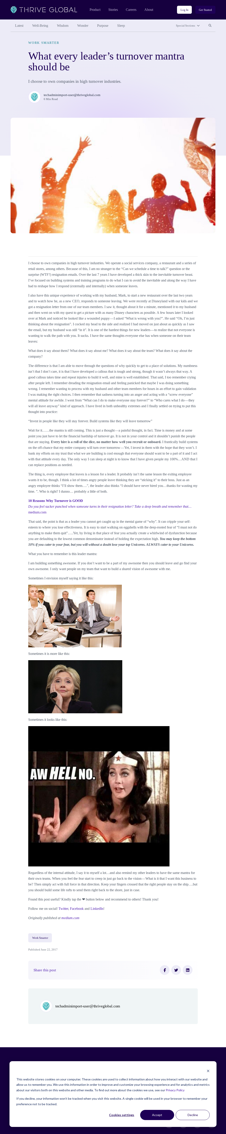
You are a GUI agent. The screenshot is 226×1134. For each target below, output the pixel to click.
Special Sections (185, 25)
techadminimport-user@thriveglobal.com (72, 95)
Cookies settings (121, 1115)
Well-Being (40, 25)
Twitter (63, 908)
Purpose (102, 25)
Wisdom (62, 25)
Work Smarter (43, 42)
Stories (113, 10)
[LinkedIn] (187, 970)
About (148, 10)
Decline (193, 1115)
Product (95, 10)
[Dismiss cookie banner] (208, 1071)
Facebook (77, 908)
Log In (184, 10)
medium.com (109, 506)
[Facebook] (165, 970)
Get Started (205, 10)
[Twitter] (176, 970)
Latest (19, 25)
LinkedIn (96, 908)
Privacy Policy (175, 1090)
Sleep (121, 25)
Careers (131, 10)
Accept (157, 1115)
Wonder (82, 25)
